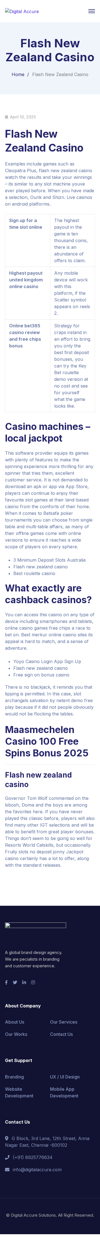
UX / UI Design (65, 1077)
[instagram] (33, 982)
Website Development (19, 1092)
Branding (14, 1077)
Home (18, 74)
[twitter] (15, 982)
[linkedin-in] (24, 982)
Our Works (16, 1034)
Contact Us (61, 1034)
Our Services (63, 1022)
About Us (14, 1022)
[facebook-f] (6, 982)
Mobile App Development (64, 1092)
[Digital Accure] (22, 11)
